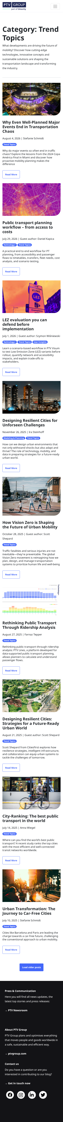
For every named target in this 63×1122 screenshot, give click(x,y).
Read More (11, 174)
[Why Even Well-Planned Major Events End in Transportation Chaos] (31, 99)
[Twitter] (43, 1095)
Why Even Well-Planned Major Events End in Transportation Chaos (31, 126)
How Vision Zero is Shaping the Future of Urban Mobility (30, 525)
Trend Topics (10, 144)
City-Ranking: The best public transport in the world (30, 818)
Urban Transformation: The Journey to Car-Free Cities (28, 911)
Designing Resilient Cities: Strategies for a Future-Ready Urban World (30, 723)
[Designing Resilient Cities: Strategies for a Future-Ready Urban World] (31, 695)
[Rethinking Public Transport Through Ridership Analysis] (31, 599)
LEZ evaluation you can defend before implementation (24, 324)
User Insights (40, 342)
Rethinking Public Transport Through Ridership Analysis (29, 625)
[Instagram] (21, 1095)
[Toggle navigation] (55, 6)
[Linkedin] (32, 1095)
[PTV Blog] (14, 6)
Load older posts (31, 967)
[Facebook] (10, 1095)
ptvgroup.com (17, 1053)
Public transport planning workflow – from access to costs (27, 227)
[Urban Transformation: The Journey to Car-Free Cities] (31, 885)
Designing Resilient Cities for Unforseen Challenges (30, 422)
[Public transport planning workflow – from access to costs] (31, 199)
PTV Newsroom (17, 1010)
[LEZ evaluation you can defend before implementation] (31, 296)
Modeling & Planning (14, 438)
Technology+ (10, 244)
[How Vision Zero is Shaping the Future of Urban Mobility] (31, 496)
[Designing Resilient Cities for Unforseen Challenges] (31, 397)
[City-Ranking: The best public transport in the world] (31, 792)
